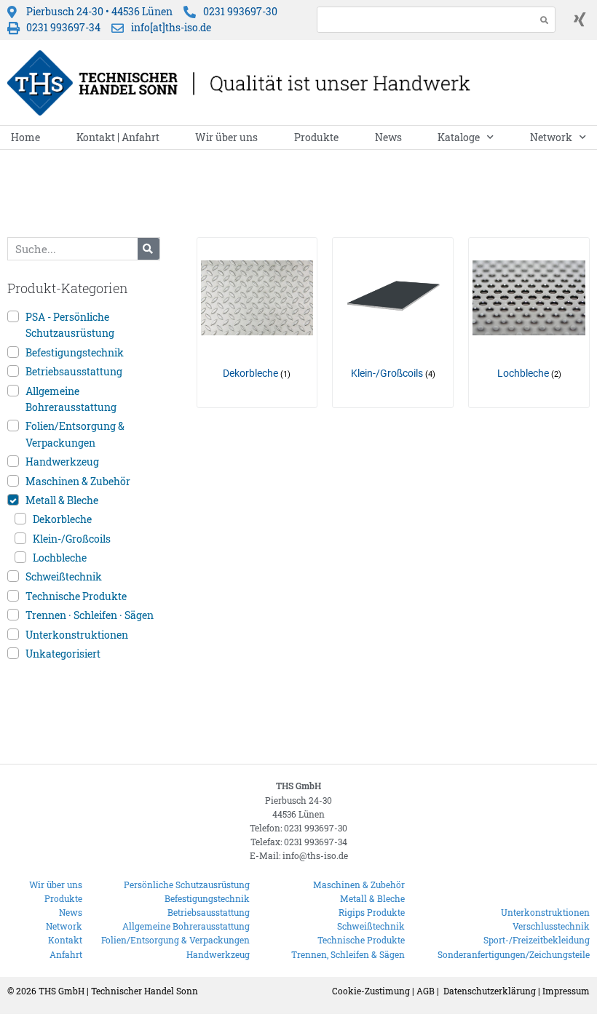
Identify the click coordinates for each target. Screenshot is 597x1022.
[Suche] (148, 249)
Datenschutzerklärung (489, 991)
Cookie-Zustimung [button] (371, 991)
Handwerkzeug (62, 461)
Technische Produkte (76, 596)
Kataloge (459, 137)
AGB (425, 991)
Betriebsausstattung (73, 371)
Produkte (316, 137)
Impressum (566, 991)
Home (25, 137)
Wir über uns (226, 137)
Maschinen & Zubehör (77, 481)
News (388, 137)
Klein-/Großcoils (72, 539)
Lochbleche (60, 557)
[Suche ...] (422, 19)
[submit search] (544, 20)
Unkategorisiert (62, 653)
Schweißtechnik (63, 576)
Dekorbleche (62, 519)
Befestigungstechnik (74, 352)
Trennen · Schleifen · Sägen (89, 615)
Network (551, 137)
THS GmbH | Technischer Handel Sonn (118, 991)
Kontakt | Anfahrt (117, 137)
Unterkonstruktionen (76, 635)
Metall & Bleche (61, 500)
